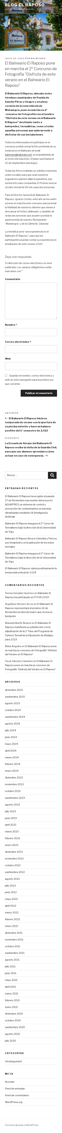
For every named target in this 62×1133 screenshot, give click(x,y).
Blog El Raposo (25, 4)
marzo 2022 (12, 912)
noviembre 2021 (14, 939)
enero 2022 (11, 926)
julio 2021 (10, 966)
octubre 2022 (13, 865)
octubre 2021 (12, 946)
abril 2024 (10, 750)
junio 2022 (11, 892)
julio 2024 (10, 730)
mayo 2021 (11, 980)
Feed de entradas (15, 1088)
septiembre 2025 (15, 696)
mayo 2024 (11, 743)
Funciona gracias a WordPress (22, 1125)
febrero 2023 (12, 838)
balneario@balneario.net (18, 154)
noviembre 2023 (14, 784)
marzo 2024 (12, 757)
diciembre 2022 (14, 851)
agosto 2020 (12, 1034)
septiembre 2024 (15, 716)
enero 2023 (11, 845)
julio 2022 (10, 885)
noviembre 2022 (14, 858)
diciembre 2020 (14, 1013)
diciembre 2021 (14, 932)
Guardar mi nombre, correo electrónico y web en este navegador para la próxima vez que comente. (29, 379)
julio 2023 (10, 811)
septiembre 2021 (15, 953)
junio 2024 (11, 737)
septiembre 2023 (15, 797)
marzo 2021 (11, 993)
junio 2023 (11, 818)
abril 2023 (10, 824)
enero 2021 (11, 1007)
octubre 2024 (13, 710)
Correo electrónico (18, 341)
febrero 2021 (12, 1000)
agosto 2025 (12, 703)
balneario (38, 58)
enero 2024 (11, 770)
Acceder (10, 1081)
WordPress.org (13, 1102)
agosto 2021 (12, 959)
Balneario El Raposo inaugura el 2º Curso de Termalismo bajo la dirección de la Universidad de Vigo (30, 527)
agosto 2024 (12, 723)
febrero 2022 (12, 919)
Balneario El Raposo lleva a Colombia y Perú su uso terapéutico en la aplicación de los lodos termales (31, 542)
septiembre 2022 (15, 872)
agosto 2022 (12, 878)
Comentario (12, 279)
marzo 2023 (12, 831)
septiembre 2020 (15, 1027)
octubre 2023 (13, 791)
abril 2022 (10, 905)
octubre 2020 (13, 1020)
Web (8, 358)
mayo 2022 (11, 899)
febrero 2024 (12, 764)
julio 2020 (10, 1040)
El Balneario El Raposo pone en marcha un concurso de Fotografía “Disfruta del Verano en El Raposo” (31, 650)
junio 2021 (11, 973)
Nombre (11, 324)
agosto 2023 (12, 804)
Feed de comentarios (17, 1095)
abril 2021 (10, 986)
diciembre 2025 (14, 690)
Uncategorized (13, 1061)
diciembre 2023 (14, 777)
